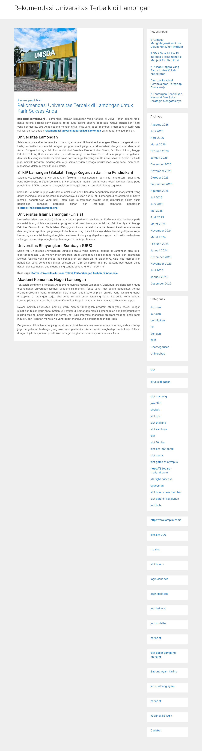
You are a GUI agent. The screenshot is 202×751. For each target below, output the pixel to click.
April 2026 (157, 137)
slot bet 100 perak (162, 448)
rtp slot (155, 549)
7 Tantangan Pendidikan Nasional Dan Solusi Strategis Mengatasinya (166, 97)
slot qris (155, 416)
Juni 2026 (157, 131)
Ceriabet (156, 730)
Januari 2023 (159, 277)
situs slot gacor (160, 381)
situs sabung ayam (163, 686)
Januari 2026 (159, 157)
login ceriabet (159, 579)
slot (153, 369)
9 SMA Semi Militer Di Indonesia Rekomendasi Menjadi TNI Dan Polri (166, 57)
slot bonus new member (166, 492)
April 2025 (157, 217)
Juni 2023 (157, 270)
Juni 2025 (157, 204)
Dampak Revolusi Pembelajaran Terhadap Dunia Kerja (166, 84)
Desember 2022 (161, 283)
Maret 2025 (158, 224)
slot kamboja (159, 429)
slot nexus (157, 455)
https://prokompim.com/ (166, 520)
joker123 (156, 403)
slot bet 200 (158, 534)
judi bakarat (158, 608)
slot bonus (157, 564)
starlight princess (161, 479)
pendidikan (34, 100)
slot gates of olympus (164, 462)
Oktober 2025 (159, 177)
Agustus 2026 (160, 124)
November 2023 (161, 263)
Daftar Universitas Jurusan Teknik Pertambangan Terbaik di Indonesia (74, 273)
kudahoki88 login (161, 715)
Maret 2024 (158, 237)
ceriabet (156, 638)
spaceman (157, 485)
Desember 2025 (161, 164)
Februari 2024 (160, 243)
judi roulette (158, 623)
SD (152, 327)
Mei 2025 (157, 210)
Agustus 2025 (160, 190)
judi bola (156, 505)
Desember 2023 (161, 257)
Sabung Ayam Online (164, 671)
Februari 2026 (160, 151)
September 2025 (161, 184)
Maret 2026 (158, 144)
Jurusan (22, 100)
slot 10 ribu (158, 442)
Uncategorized (160, 347)
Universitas (158, 353)
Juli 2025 (156, 197)
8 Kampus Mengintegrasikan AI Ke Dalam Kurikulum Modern (167, 43)
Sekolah (156, 333)
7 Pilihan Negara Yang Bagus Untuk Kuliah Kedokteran (165, 70)
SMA (154, 340)
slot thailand (158, 422)
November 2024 (161, 230)
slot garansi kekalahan (165, 498)
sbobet (155, 409)
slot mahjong (159, 396)
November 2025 (161, 171)
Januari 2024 (159, 250)
